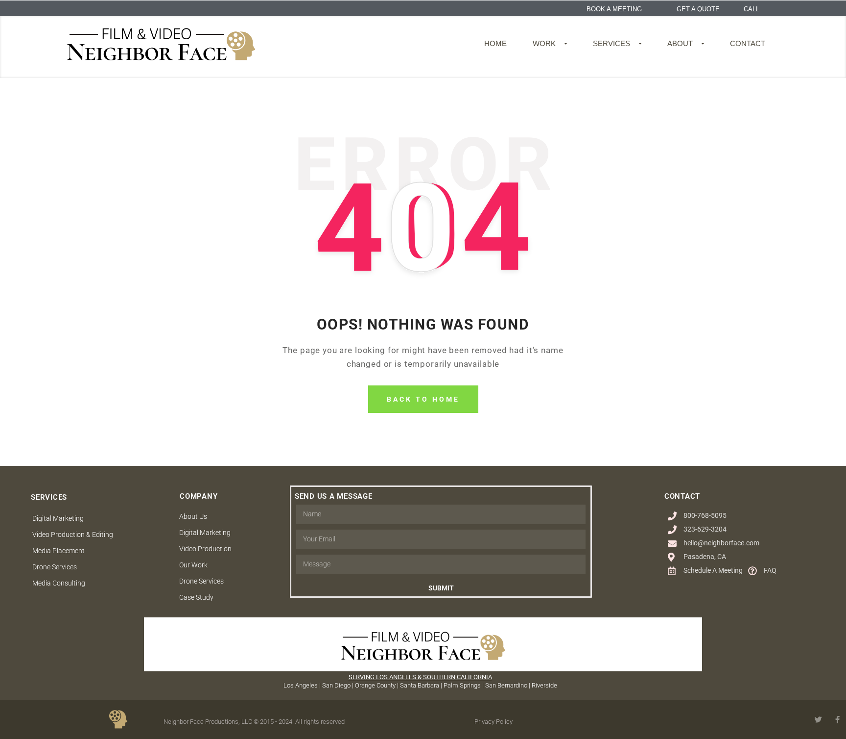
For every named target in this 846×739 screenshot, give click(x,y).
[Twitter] (818, 719)
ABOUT (680, 43)
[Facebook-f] (837, 719)
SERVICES (611, 43)
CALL (751, 9)
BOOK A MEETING (614, 9)
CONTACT (747, 43)
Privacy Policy (493, 721)
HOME (495, 43)
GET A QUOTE (698, 9)
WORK (544, 43)
